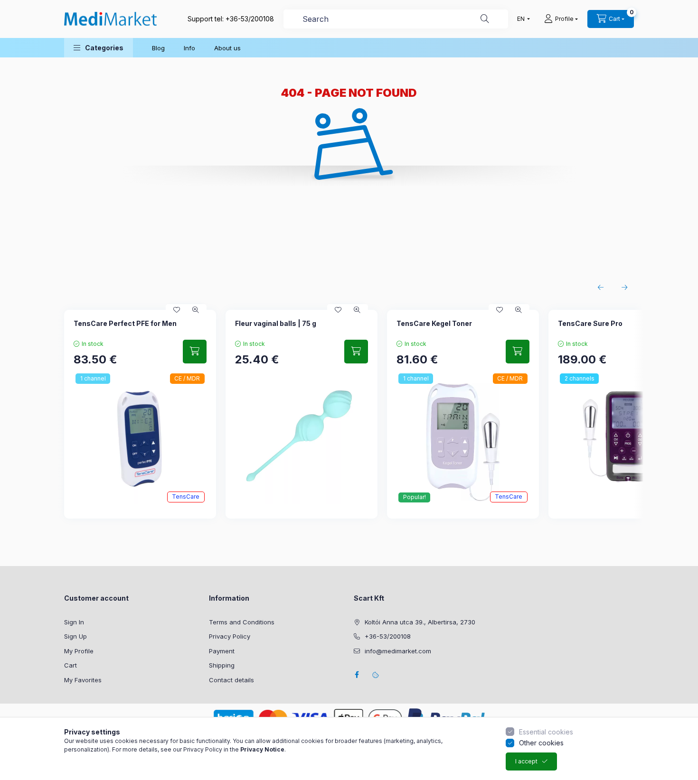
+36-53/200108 (250, 19)
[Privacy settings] (375, 674)
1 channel (93, 378)
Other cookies (541, 743)
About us (227, 48)
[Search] (485, 19)
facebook (356, 674)
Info (189, 48)
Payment (222, 651)
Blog (158, 48)
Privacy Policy (229, 636)
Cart (70, 665)
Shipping (222, 665)
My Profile (79, 651)
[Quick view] (195, 310)
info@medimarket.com (398, 651)
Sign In (74, 622)
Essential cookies (546, 732)
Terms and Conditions (241, 622)
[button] (98, 47)
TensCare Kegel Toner (434, 323)
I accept (526, 761)
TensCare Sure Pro (590, 323)
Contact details (231, 680)
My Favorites (83, 680)
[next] (624, 287)
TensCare (185, 496)
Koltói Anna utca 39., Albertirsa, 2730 (420, 622)
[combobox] (395, 18)
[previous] (600, 287)
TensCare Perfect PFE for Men (125, 323)
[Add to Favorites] (176, 310)
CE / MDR (187, 378)
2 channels (579, 378)
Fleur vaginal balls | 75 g (275, 323)
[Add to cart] (195, 351)
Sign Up (75, 636)
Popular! (414, 497)
